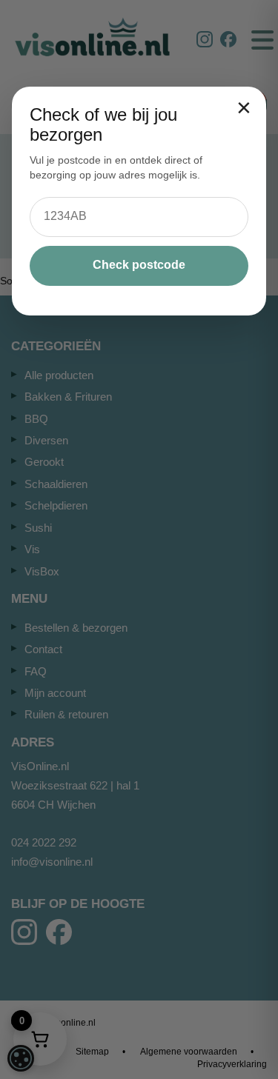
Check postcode (139, 264)
